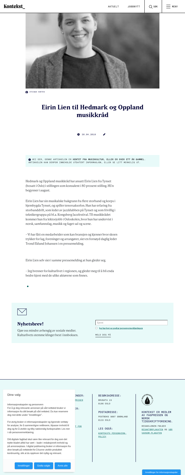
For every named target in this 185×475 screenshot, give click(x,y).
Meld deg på (103, 334)
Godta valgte (43, 465)
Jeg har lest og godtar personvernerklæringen (121, 328)
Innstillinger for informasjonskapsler (161, 472)
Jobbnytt (134, 6)
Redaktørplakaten (152, 429)
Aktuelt (113, 6)
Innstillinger (24, 465)
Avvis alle (63, 465)
